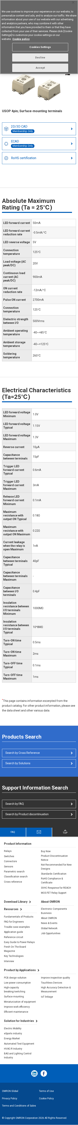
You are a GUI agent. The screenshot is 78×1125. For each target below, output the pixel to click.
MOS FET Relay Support (53, 892)
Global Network (49, 928)
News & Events (49, 923)
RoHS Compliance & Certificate (52, 880)
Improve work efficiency (17, 1006)
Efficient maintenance (16, 1011)
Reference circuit (13, 937)
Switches (9, 856)
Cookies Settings (40, 47)
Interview (9, 961)
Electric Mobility (12, 1028)
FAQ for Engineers (14, 921)
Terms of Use (46, 1091)
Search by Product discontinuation (27, 814)
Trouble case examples (17, 927)
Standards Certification (53, 873)
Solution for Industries (19, 1020)
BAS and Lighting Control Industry (17, 1055)
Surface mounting (14, 996)
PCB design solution (15, 977)
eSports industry (13, 1033)
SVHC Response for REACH (56, 887)
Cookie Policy (46, 1098)
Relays (8, 851)
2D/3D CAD (22, 129)
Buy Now (46, 851)
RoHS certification (23, 158)
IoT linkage (47, 996)
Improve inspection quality (55, 977)
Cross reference (13, 881)
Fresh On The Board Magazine (15, 948)
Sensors (8, 866)
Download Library (15, 901)
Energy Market (12, 1038)
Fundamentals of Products (18, 916)
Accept (40, 67)
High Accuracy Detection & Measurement (56, 989)
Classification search (16, 876)
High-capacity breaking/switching (14, 989)
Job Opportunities (50, 933)
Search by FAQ (14, 803)
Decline (40, 57)
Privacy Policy (9, 1098)
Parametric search (14, 871)
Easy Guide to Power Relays (19, 942)
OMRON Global (10, 1091)
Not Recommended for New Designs (56, 866)
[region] (39, 37)
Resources (11, 909)
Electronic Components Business (54, 911)
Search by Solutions (17, 763)
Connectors (10, 861)
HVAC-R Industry (13, 1048)
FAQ (13, 832)
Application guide (13, 932)
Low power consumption (17, 982)
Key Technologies (14, 956)
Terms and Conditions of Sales (19, 1105)
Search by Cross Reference (22, 752)
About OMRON (49, 918)
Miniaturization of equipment (20, 1001)
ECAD (22, 143)
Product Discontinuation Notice (54, 858)
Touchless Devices (51, 982)
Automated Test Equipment (19, 1043)
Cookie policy (21, 39)
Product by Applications (20, 970)
